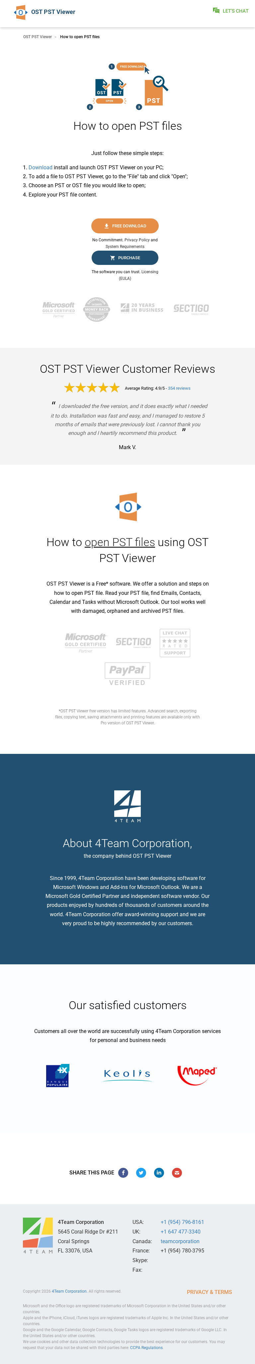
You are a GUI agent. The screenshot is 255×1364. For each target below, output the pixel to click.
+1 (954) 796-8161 (182, 1222)
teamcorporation (180, 1241)
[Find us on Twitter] (141, 1173)
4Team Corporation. (70, 1291)
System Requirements (125, 246)
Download (40, 167)
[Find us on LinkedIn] (159, 1173)
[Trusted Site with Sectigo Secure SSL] (193, 309)
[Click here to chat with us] (231, 11)
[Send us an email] (177, 1173)
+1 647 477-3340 (181, 1232)
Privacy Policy (137, 240)
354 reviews (179, 388)
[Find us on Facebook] (123, 1173)
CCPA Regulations (146, 1347)
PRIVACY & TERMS (209, 1292)
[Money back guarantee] (98, 309)
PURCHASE (129, 257)
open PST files (120, 542)
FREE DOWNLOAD (129, 225)
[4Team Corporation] (38, 1235)
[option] (58, 1075)
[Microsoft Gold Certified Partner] (60, 309)
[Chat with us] (175, 642)
